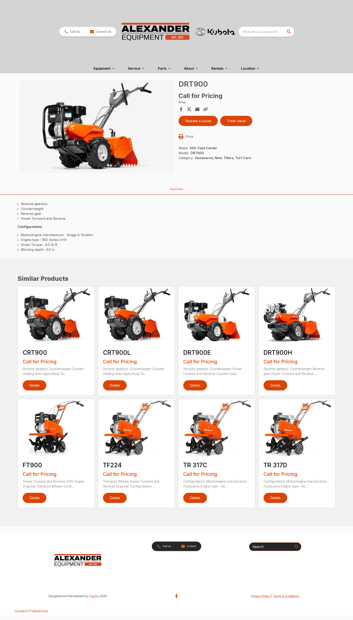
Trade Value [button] (236, 121)
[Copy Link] (205, 109)
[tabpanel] (96, 127)
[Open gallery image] (96, 126)
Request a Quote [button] (198, 121)
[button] (72, 31)
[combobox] (266, 32)
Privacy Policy (260, 596)
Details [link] (34, 385)
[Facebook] (176, 596)
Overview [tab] (176, 189)
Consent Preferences (31, 611)
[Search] (296, 546)
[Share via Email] (197, 109)
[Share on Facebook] (181, 109)
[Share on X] (189, 109)
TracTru (94, 596)
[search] (289, 31)
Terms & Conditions (286, 596)
